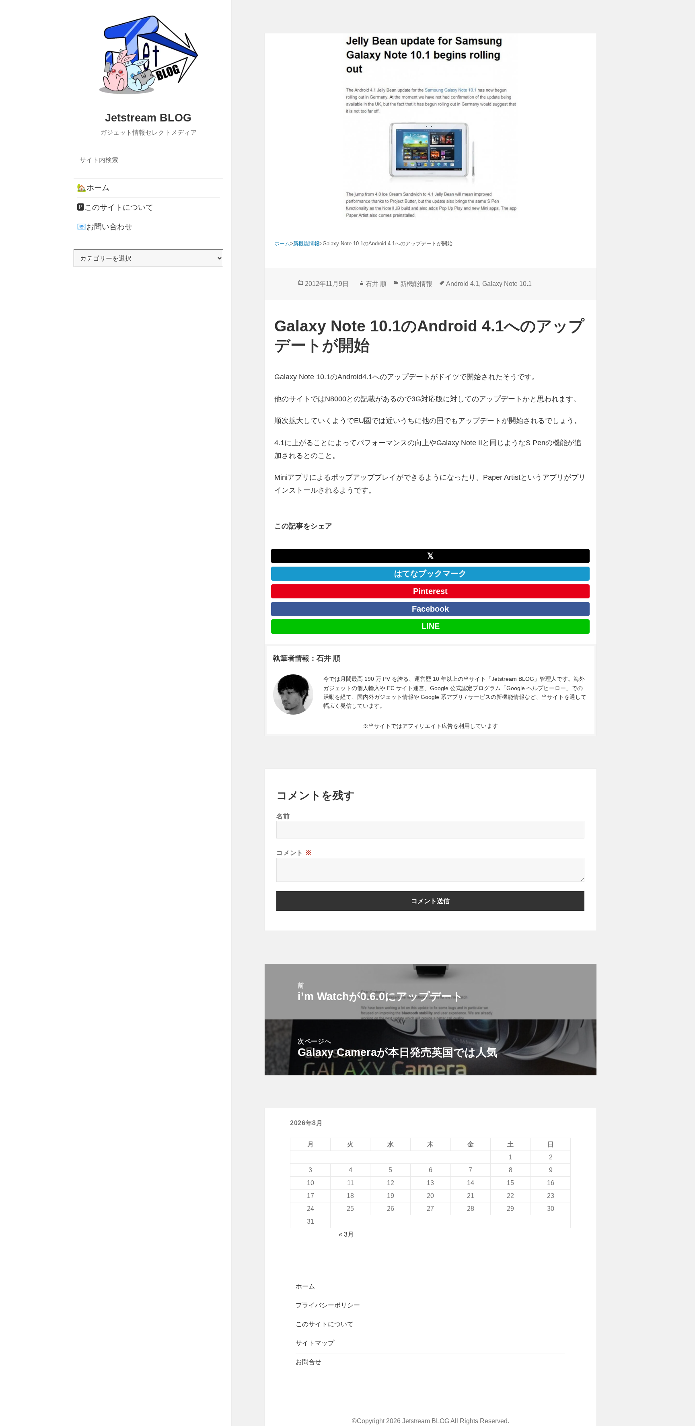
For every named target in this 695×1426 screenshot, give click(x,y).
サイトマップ (315, 1343)
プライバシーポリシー (328, 1305)
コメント (294, 852)
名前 (283, 816)
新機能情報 (416, 283)
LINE (431, 626)
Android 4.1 (462, 283)
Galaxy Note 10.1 (507, 283)
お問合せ (308, 1361)
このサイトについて (325, 1324)
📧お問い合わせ (104, 226)
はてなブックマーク (430, 573)
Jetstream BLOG (148, 118)
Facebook (430, 608)
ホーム (305, 1286)
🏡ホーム (93, 187)
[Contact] (293, 694)
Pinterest (430, 591)
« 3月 (346, 1234)
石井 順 (376, 283)
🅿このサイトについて (115, 207)
